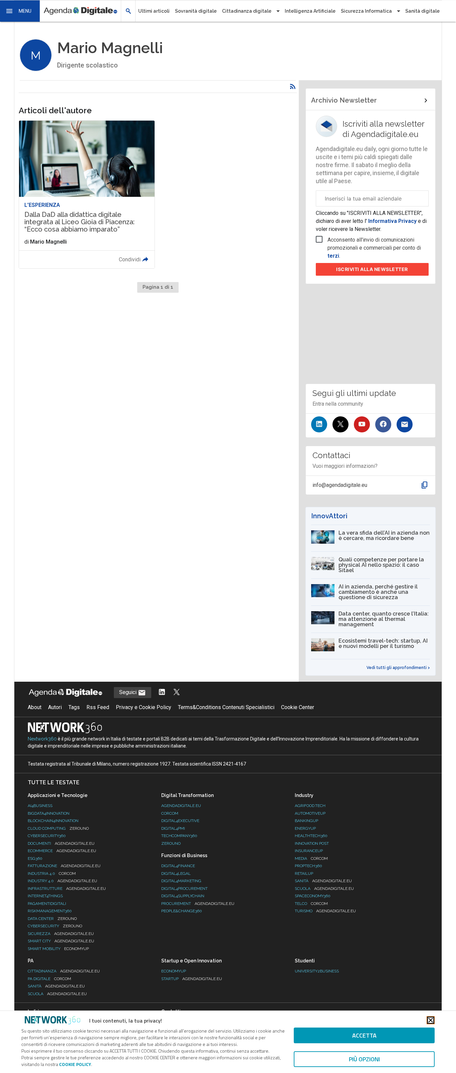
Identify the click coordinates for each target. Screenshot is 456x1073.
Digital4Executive (180, 820)
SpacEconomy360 (312, 896)
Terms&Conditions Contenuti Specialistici (226, 707)
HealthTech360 (311, 835)
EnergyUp (305, 828)
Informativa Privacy (392, 221)
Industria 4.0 (52, 873)
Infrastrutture (67, 888)
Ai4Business (40, 805)
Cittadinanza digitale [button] (246, 11)
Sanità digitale (422, 11)
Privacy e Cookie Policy (143, 707)
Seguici (128, 692)
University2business (317, 971)
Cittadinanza (64, 971)
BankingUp (306, 820)
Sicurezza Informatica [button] (366, 11)
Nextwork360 (42, 739)
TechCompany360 (179, 835)
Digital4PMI (173, 828)
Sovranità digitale (196, 11)
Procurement (197, 903)
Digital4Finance (178, 865)
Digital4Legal (176, 873)
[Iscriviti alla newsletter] (405, 424)
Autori (55, 707)
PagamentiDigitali (47, 903)
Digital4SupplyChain (182, 896)
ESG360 (35, 858)
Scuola (324, 888)
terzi (333, 256)
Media (311, 858)
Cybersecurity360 (47, 835)
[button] (20, 11)
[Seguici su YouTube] (362, 424)
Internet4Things (45, 896)
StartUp (191, 978)
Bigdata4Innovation (48, 813)
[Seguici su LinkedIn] (319, 424)
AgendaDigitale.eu (181, 805)
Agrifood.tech (310, 805)
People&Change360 (181, 911)
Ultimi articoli (154, 11)
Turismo (325, 911)
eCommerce (62, 850)
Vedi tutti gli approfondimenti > (398, 667)
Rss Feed (97, 707)
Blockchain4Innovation (53, 820)
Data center (52, 918)
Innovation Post (312, 843)
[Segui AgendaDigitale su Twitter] (177, 692)
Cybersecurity (55, 926)
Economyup (173, 971)
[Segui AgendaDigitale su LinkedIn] (162, 692)
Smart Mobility (58, 948)
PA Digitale (49, 978)
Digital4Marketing (181, 881)
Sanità (323, 881)
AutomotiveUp (310, 813)
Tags (74, 707)
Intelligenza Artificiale (310, 11)
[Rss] (293, 87)
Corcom (169, 813)
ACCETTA (364, 1035)
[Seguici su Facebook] (383, 424)
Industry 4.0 (62, 881)
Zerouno (171, 843)
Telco (311, 903)
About (34, 707)
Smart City (61, 941)
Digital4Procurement (184, 888)
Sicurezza (61, 933)
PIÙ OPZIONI (364, 1059)
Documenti (61, 843)
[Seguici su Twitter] (340, 424)
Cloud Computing (58, 828)
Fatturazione (64, 865)
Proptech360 (308, 865)
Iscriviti (372, 269)
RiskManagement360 (50, 911)
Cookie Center (297, 707)
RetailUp (304, 873)
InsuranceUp (309, 850)
